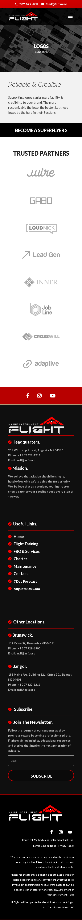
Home (19, 536)
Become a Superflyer (40, 130)
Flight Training (26, 544)
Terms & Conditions (44, 845)
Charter (20, 558)
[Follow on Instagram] (61, 832)
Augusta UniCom (27, 589)
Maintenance (25, 566)
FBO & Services (27, 551)
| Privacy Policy (65, 845)
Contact (21, 573)
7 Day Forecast (25, 581)
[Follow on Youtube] (70, 832)
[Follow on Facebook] (51, 832)
